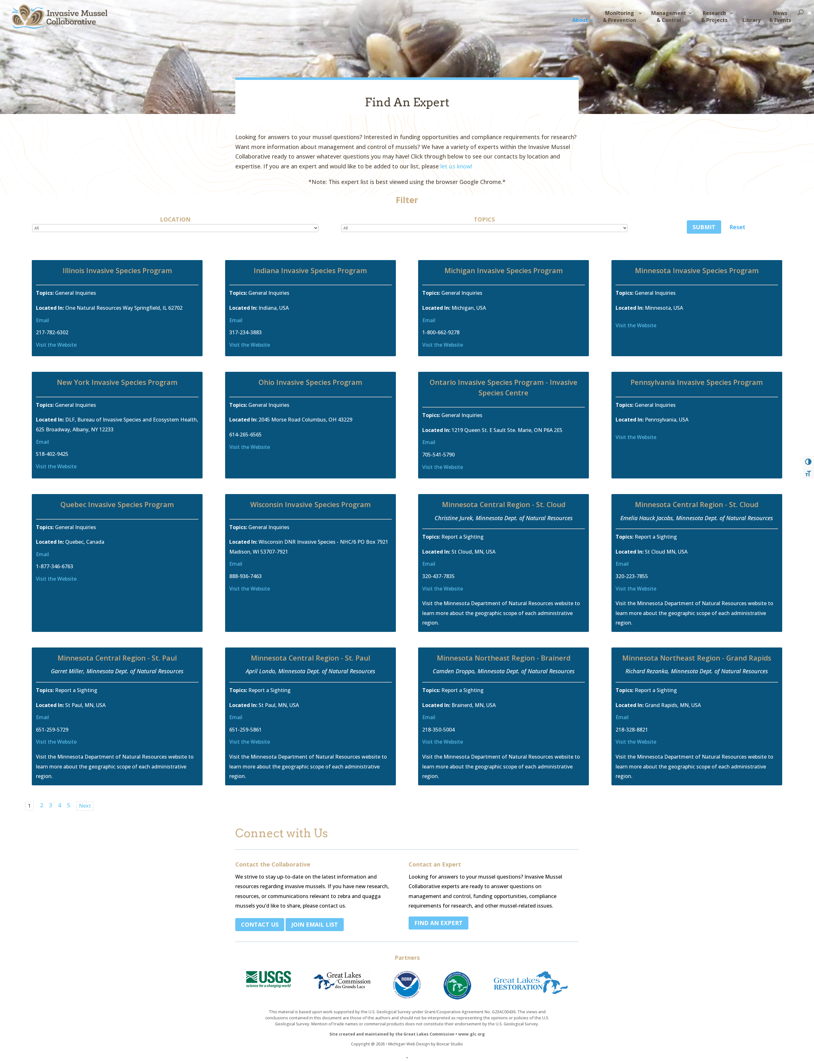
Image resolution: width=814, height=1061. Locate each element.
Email (42, 320)
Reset (737, 227)
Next (85, 805)
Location (175, 219)
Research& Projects (714, 17)
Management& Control (668, 17)
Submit (704, 227)
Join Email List (314, 924)
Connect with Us (281, 834)
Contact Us (260, 924)
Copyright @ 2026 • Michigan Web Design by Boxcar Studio (407, 1044)
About (580, 20)
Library (751, 20)
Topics (484, 219)
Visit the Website (56, 344)
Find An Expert (438, 923)
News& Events (780, 17)
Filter (407, 200)
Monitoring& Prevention (619, 17)
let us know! (456, 166)
